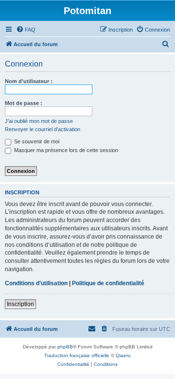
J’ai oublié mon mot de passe (39, 121)
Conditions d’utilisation (36, 283)
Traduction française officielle (76, 355)
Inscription (20, 304)
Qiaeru (123, 355)
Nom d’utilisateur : (28, 81)
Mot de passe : (23, 103)
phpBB (65, 346)
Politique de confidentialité (108, 283)
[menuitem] (25, 29)
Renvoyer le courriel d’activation (42, 129)
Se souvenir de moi (36, 141)
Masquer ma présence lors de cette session (65, 150)
